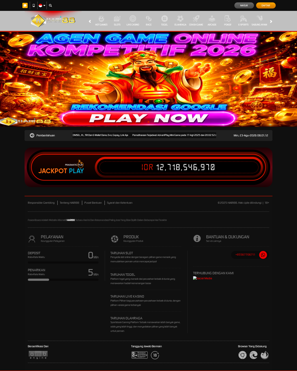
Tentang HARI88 (69, 203)
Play (76, 171)
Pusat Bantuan (93, 203)
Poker (227, 24)
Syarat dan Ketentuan (119, 203)
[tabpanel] (148, 79)
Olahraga (180, 24)
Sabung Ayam (259, 24)
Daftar (266, 5)
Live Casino (133, 24)
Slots (117, 24)
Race (149, 24)
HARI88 (71, 220)
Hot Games (101, 24)
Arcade (212, 24)
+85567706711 (245, 254)
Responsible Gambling (41, 203)
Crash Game (196, 24)
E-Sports (243, 24)
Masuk (244, 5)
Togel (164, 24)
